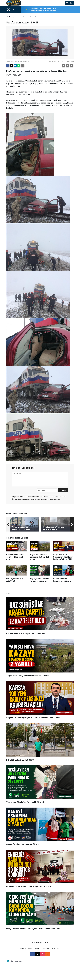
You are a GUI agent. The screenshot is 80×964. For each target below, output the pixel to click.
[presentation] (13, 9)
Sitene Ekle (55, 948)
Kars (18, 17)
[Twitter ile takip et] (37, 954)
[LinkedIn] (15, 65)
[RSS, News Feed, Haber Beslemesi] (47, 954)
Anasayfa (12, 17)
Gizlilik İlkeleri (46, 948)
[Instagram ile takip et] (42, 954)
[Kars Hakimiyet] (13, 3)
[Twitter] (11, 65)
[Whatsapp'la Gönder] (18, 65)
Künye (30, 948)
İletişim (37, 948)
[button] (63, 65)
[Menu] (67, 3)
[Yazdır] (22, 65)
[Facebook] (7, 65)
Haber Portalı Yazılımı (16, 961)
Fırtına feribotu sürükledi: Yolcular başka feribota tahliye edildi (42, 9)
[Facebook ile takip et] (32, 954)
